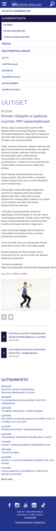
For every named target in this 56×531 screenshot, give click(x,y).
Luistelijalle (10, 64)
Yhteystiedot (30, 517)
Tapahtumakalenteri (16, 37)
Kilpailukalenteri (14, 31)
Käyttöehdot (39, 522)
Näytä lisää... (7, 479)
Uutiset (8, 25)
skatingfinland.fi (16, 51)
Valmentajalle (11, 77)
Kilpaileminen (10, 83)
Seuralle (7, 71)
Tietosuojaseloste (23, 522)
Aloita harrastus (16, 11)
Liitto (5, 58)
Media (6, 44)
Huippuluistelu (11, 90)
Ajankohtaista (14, 18)
